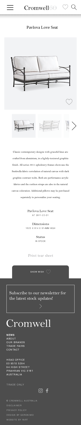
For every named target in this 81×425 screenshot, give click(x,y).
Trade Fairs (15, 346)
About (11, 338)
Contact (13, 349)
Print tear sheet (40, 255)
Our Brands (15, 342)
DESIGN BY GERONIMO (20, 415)
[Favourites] (65, 7)
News (10, 335)
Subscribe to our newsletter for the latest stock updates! (37, 295)
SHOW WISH (37, 272)
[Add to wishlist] (69, 102)
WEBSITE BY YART (17, 420)
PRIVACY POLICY (16, 410)
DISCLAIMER (14, 405)
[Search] (74, 7)
